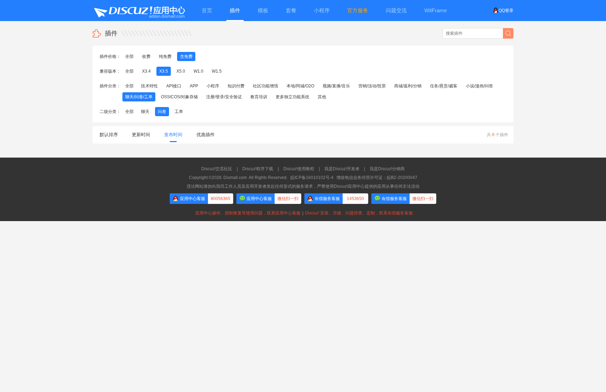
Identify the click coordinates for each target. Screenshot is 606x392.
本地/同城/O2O (300, 86)
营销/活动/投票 (372, 86)
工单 (179, 111)
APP (194, 86)
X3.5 (163, 71)
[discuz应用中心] (139, 10)
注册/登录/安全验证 (224, 96)
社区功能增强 (265, 86)
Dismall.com (235, 177)
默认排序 (109, 134)
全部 (129, 56)
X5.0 (180, 71)
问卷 (162, 111)
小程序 (213, 86)
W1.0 (198, 71)
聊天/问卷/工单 (139, 96)
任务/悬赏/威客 (443, 86)
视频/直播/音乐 (336, 86)
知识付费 (236, 86)
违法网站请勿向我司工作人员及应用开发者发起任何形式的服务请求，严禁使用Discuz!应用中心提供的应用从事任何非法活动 (303, 186)
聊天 (145, 111)
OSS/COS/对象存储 (179, 96)
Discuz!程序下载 (257, 168)
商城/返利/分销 (408, 86)
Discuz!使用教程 (298, 168)
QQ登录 (506, 10)
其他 (322, 96)
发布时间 (173, 134)
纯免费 (165, 56)
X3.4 (146, 71)
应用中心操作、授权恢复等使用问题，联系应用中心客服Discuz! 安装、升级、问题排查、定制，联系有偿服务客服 (303, 213)
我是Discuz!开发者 (341, 168)
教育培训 (258, 96)
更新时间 (141, 134)
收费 (146, 56)
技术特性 (149, 86)
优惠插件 (205, 134)
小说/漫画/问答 (479, 86)
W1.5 (217, 71)
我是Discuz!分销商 (387, 168)
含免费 (186, 56)
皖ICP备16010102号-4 (312, 177)
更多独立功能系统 (292, 96)
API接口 (173, 86)
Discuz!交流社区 (216, 168)
